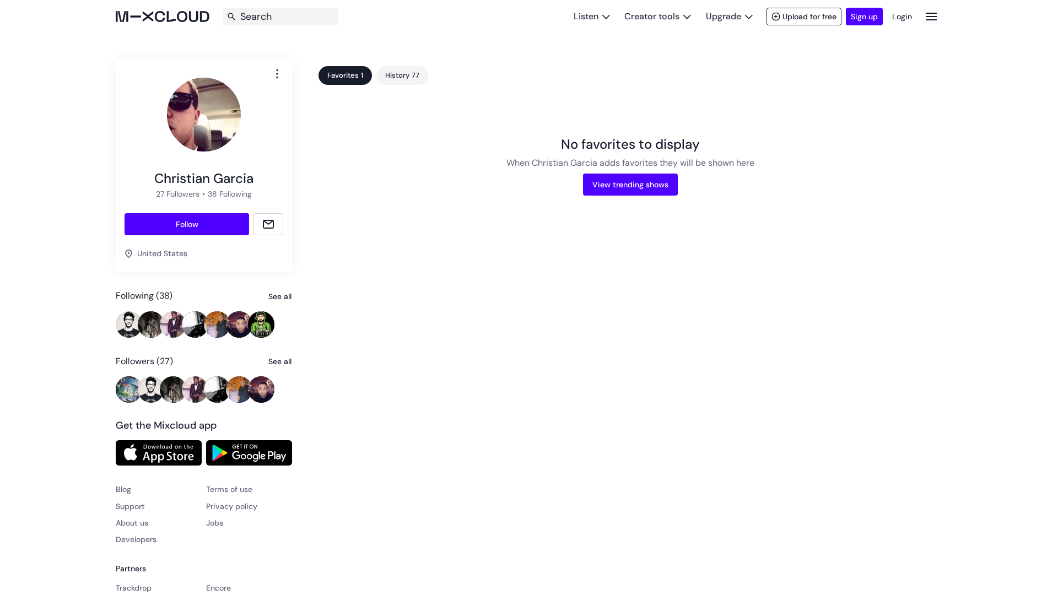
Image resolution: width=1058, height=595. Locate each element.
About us (132, 523)
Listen (586, 16)
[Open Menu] (931, 16)
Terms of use (229, 489)
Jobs (214, 523)
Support (130, 506)
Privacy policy (231, 506)
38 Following (230, 194)
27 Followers (177, 194)
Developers (136, 539)
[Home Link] (162, 16)
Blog (123, 489)
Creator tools (651, 16)
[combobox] (277, 74)
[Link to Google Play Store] (249, 453)
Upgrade (723, 16)
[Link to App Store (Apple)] (159, 453)
